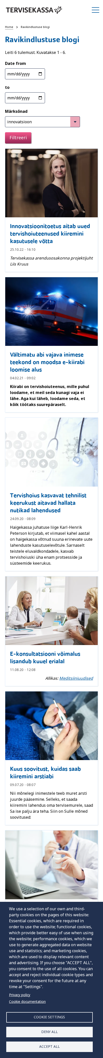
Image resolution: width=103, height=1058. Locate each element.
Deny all (49, 1031)
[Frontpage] (34, 10)
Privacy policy (19, 994)
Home (9, 27)
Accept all (49, 1046)
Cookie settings (49, 1017)
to (7, 87)
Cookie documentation (27, 1001)
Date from (15, 63)
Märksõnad (16, 111)
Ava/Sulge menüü (95, 9)
